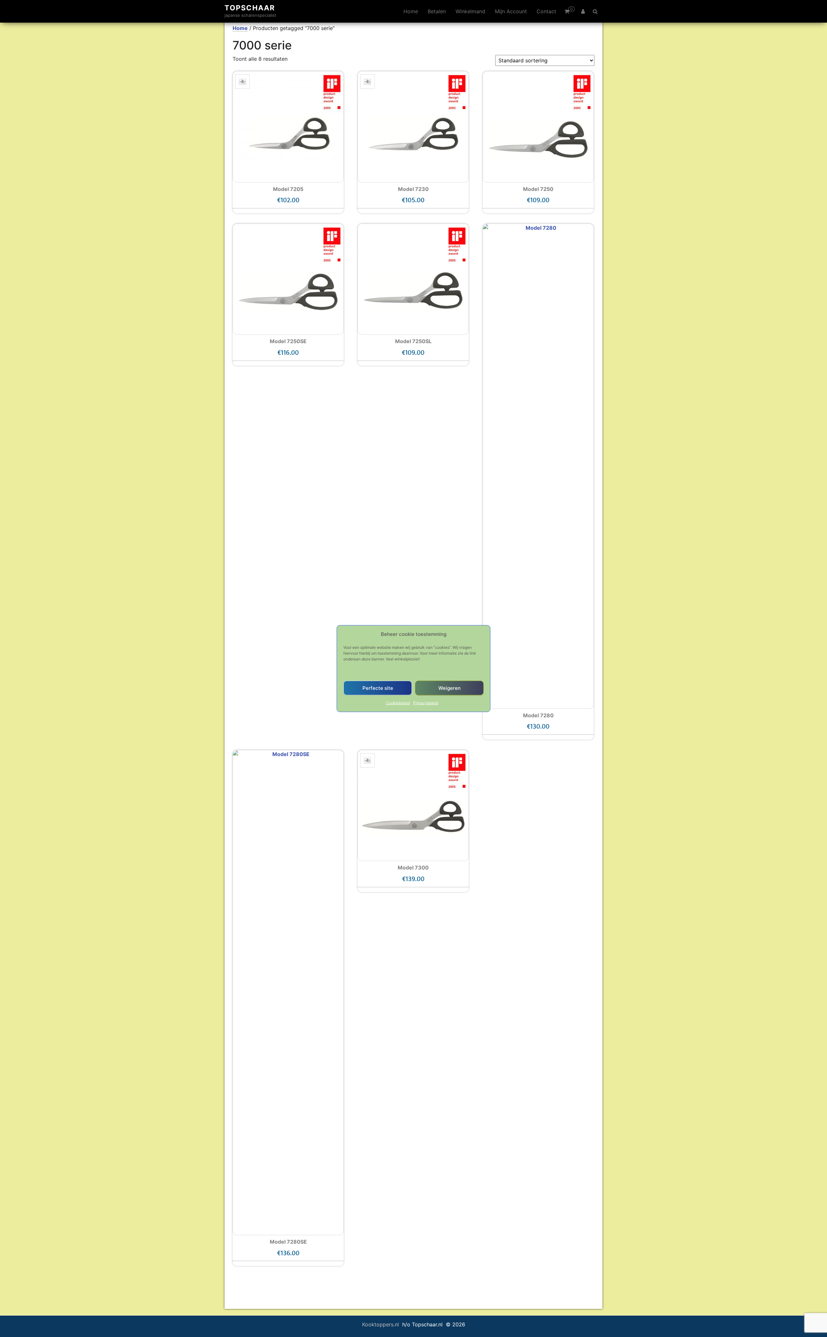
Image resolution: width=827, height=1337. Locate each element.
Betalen (437, 11)
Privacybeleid (425, 702)
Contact (546, 11)
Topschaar (250, 8)
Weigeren (449, 688)
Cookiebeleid (398, 702)
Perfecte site (377, 688)
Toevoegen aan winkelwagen (288, 203)
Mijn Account (511, 11)
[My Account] (583, 11)
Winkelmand (470, 11)
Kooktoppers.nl (381, 1324)
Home (410, 11)
